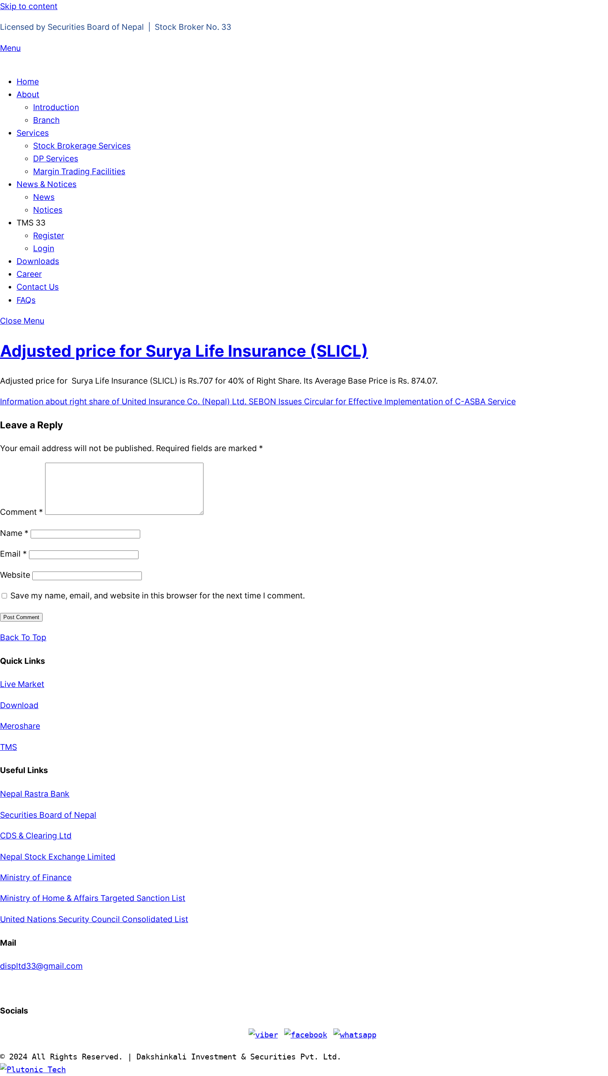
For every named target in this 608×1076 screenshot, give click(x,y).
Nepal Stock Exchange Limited (57, 857)
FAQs (26, 300)
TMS (8, 747)
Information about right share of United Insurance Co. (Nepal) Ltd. (123, 401)
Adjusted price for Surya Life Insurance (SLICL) (184, 350)
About (28, 94)
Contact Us (38, 287)
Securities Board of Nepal (48, 815)
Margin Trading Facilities (79, 171)
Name (14, 533)
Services (33, 133)
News (44, 197)
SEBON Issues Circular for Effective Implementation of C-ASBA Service (381, 401)
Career (29, 274)
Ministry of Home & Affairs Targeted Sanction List (92, 898)
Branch (46, 120)
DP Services (55, 158)
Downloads (38, 261)
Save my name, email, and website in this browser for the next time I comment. (157, 595)
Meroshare (20, 726)
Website (15, 575)
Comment (21, 512)
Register (48, 235)
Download (19, 705)
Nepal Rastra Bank (34, 794)
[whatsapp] (355, 1035)
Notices (47, 210)
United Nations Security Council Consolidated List (94, 919)
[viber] (263, 1035)
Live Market (22, 684)
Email (13, 554)
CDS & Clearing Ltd (36, 836)
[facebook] (305, 1035)
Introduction (56, 107)
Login (43, 248)
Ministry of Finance (36, 877)
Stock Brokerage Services (82, 146)
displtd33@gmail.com (41, 966)
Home (28, 81)
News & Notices (47, 184)
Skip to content (28, 6)
